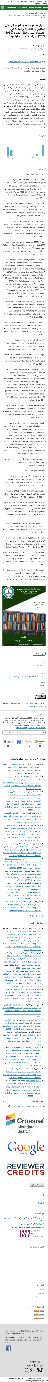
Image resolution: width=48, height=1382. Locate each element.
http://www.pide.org (37, 579)
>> (27, 916)
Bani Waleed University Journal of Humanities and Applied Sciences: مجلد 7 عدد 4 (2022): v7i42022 (22, 819)
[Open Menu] (2, 7)
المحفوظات (33, 13)
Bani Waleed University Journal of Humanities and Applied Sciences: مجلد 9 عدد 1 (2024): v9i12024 (22, 807)
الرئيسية (43, 13)
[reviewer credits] (25, 1174)
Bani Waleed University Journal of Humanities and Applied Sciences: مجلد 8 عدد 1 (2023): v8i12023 (22, 877)
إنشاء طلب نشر (37, 1185)
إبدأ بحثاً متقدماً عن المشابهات (26, 1106)
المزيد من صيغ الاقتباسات (12, 732)
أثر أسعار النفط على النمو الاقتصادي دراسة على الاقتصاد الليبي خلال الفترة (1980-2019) (23, 992)
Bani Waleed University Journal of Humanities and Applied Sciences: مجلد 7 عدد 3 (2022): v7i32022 (22, 770)
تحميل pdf (38, 654)
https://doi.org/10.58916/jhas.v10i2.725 (24, 62)
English (41, 1203)
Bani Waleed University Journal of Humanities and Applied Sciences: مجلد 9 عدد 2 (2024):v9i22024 (22, 907)
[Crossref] (25, 1132)
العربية (42, 1199)
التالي (33, 1101)
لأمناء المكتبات (39, 1297)
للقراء (42, 1289)
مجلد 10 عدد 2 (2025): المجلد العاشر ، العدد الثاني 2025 (27, 15)
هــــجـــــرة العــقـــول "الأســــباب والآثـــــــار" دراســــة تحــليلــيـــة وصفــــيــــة (24, 779)
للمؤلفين (41, 1293)
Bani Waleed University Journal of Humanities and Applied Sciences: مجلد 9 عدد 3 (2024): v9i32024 (22, 852)
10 (45, 916)
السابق (4, 1101)
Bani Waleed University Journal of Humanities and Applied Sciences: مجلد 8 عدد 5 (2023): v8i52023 (22, 785)
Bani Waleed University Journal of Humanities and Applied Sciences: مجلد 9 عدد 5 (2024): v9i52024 (22, 1074)
